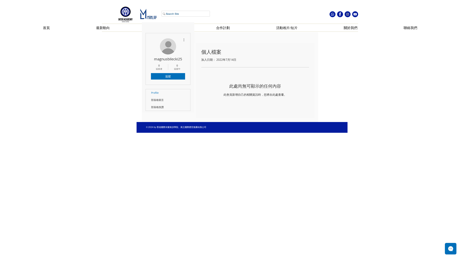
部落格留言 (157, 100)
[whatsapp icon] (332, 14)
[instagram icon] (348, 14)
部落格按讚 (157, 107)
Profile (155, 92)
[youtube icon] (355, 14)
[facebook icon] (340, 14)
